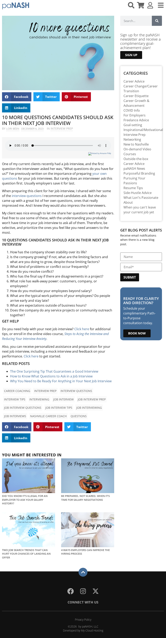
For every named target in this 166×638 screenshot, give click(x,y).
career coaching (17, 391)
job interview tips (58, 408)
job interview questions (22, 408)
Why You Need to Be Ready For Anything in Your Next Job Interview (61, 381)
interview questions (27, 196)
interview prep (45, 391)
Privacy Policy (83, 619)
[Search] (157, 21)
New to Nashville (136, 144)
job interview (63, 399)
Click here (81, 329)
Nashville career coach (48, 416)
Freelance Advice (136, 120)
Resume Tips (133, 188)
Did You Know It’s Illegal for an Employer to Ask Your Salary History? (25, 499)
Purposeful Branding (139, 173)
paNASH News (134, 168)
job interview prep (92, 399)
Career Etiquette (136, 96)
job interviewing (89, 408)
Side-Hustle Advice (137, 193)
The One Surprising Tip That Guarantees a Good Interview (54, 371)
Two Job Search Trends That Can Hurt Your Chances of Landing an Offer (26, 553)
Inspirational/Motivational (143, 130)
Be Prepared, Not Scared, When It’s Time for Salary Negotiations (85, 497)
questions (79, 416)
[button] (16, 96)
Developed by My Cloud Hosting (83, 630)
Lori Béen (12, 128)
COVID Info (131, 110)
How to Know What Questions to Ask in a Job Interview (51, 376)
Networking (132, 139)
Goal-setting (132, 125)
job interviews (15, 416)
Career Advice (134, 81)
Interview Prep (62, 128)
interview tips (14, 399)
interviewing (39, 399)
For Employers (134, 115)
